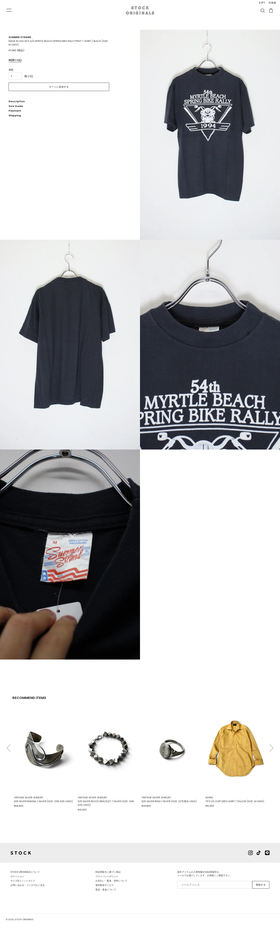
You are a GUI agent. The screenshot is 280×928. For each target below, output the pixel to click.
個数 (11, 70)
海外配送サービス (104, 885)
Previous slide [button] (8, 746)
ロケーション (17, 876)
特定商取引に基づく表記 (108, 872)
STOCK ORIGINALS (24, 919)
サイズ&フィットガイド (22, 880)
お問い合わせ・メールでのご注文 (27, 885)
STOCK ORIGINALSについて (25, 872)
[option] (44, 755)
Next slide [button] (271, 746)
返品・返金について (105, 889)
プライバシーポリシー (106, 876)
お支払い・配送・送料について (111, 880)
